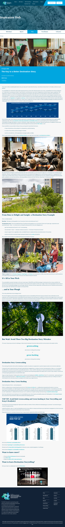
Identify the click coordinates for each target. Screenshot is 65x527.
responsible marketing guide (15, 447)
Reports (21, 31)
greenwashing (32, 346)
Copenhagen (24, 274)
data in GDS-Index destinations (15, 459)
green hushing (32, 355)
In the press (58, 31)
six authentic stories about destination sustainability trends (25, 120)
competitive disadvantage (51, 391)
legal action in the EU (20, 376)
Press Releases (44, 31)
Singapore (19, 274)
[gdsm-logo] (7, 1)
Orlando (31, 274)
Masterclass (22, 465)
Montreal (15, 274)
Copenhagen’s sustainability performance (16, 444)
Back (2, 36)
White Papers (9, 31)
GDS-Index (39, 123)
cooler (33, 234)
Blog (32, 31)
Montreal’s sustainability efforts (13, 442)
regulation (13, 98)
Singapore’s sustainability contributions (16, 449)
